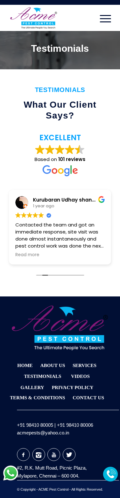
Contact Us (88, 397)
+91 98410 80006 (75, 425)
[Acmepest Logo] (50, 18)
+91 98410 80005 (35, 425)
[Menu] (102, 18)
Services (84, 365)
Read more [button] (27, 255)
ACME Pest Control (53, 489)
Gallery (32, 387)
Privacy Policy (72, 387)
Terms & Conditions (37, 397)
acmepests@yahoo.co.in (43, 432)
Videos (80, 376)
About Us (52, 365)
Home (25, 365)
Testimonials (60, 48)
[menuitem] (102, 18)
